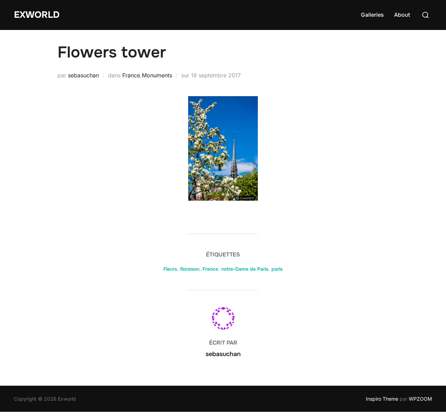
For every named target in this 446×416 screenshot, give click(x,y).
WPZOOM (420, 399)
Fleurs (170, 269)
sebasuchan (83, 75)
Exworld (37, 15)
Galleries (372, 14)
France (131, 75)
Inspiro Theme (382, 399)
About (402, 14)
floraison (189, 269)
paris (277, 269)
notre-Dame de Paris (244, 269)
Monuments (157, 75)
